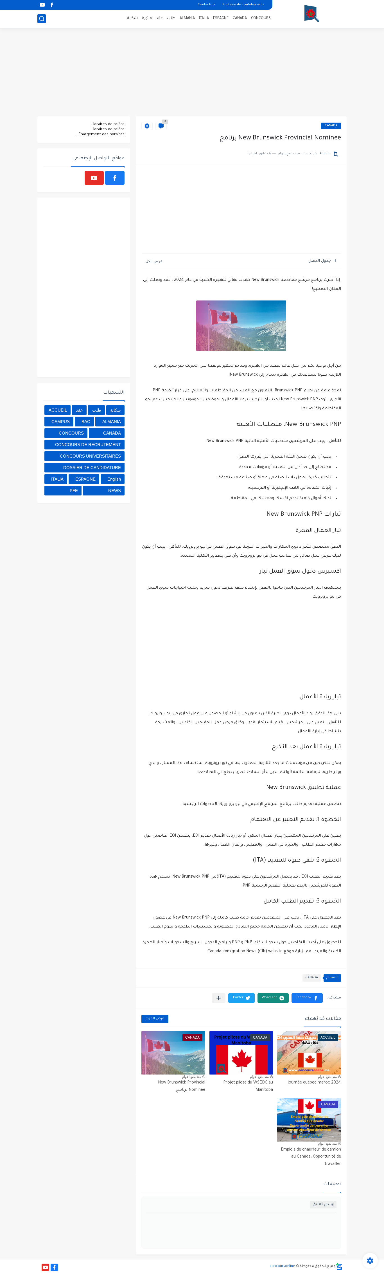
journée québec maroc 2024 (314, 1083)
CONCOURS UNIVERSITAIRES (90, 456)
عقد (159, 18)
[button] (307, 998)
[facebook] (51, 5)
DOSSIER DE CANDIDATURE (92, 467)
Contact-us (206, 5)
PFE (74, 490)
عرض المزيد (155, 1019)
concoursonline (282, 1266)
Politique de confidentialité (243, 5)
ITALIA (204, 18)
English (114, 479)
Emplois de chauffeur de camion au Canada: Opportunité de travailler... (311, 1157)
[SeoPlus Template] (339, 1266)
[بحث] (41, 18)
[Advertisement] (192, 73)
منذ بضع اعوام (327, 1077)
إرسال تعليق (323, 1204)
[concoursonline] (311, 13)
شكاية (132, 18)
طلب (171, 18)
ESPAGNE (221, 18)
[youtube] (42, 5)
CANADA (240, 18)
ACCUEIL (58, 410)
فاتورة (147, 18)
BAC (86, 421)
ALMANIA (187, 18)
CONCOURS (261, 18)
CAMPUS (60, 421)
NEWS (114, 490)
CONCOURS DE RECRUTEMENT (88, 444)
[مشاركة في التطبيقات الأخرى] (218, 998)
